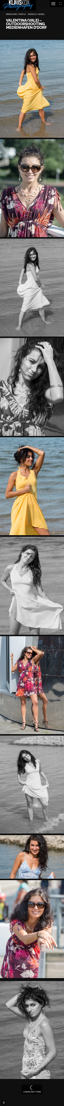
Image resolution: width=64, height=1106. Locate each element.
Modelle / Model (36, 14)
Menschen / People (16, 14)
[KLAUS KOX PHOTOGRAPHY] (18, 5)
